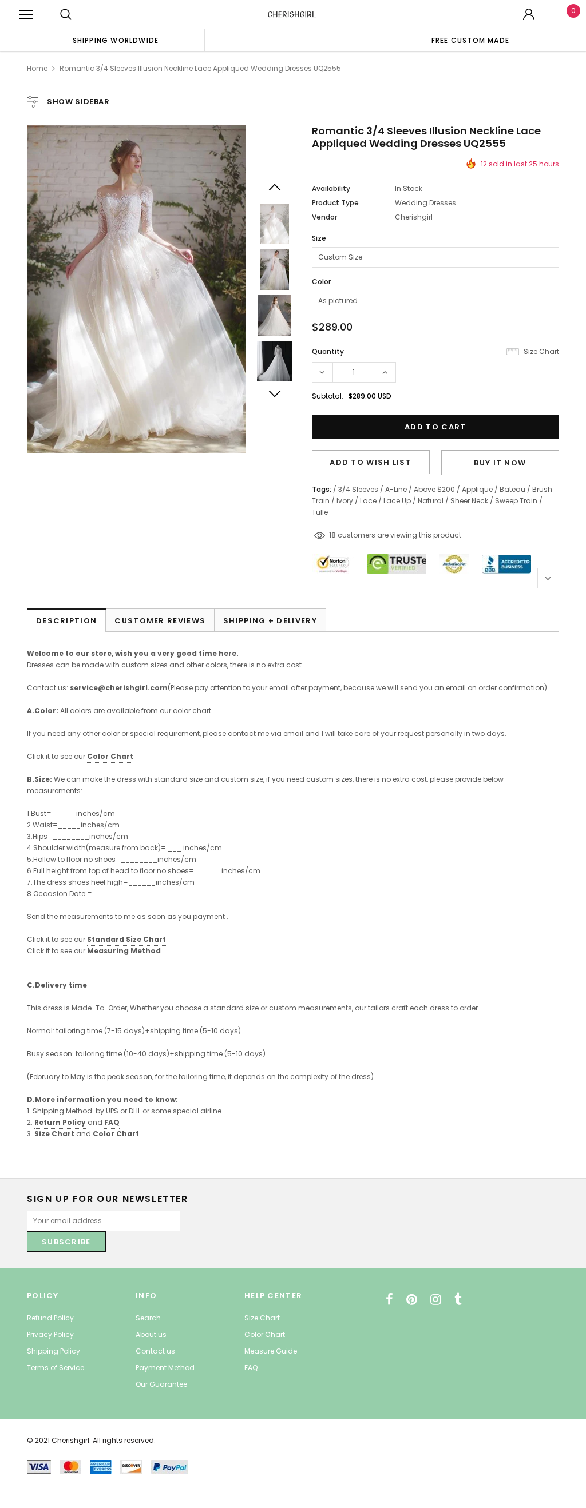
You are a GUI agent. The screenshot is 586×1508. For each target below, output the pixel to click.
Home (37, 68)
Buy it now (500, 462)
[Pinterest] (411, 1299)
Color (321, 282)
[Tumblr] (458, 1299)
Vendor (324, 217)
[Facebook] (389, 1299)
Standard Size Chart (126, 939)
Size (319, 238)
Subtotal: (327, 396)
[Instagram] (435, 1299)
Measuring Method (124, 951)
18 (332, 535)
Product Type (335, 203)
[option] (115, 40)
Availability (331, 188)
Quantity (328, 351)
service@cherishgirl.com (119, 688)
